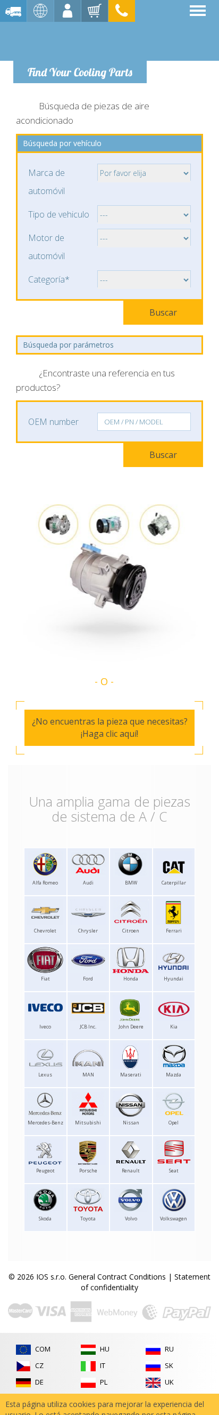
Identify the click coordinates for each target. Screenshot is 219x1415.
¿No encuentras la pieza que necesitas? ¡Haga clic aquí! (110, 727)
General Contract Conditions (117, 1277)
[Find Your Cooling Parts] (79, 40)
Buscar (163, 312)
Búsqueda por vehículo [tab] (62, 143)
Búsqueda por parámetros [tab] (68, 345)
